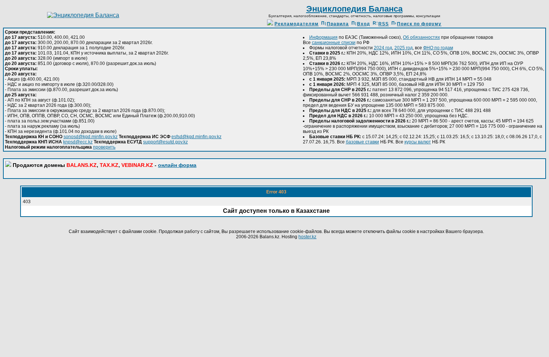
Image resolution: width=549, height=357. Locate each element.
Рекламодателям (296, 24)
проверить (104, 147)
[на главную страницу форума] (83, 15)
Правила (338, 24)
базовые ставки (362, 142)
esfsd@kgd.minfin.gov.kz (196, 136)
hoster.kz (307, 236)
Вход (363, 24)
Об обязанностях (421, 37)
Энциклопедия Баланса (354, 8)
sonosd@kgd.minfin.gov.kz (90, 136)
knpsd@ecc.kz (78, 142)
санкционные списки (334, 42)
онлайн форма (177, 165)
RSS (383, 24)
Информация (323, 37)
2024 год (383, 47)
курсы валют (417, 142)
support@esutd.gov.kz (165, 142)
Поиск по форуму (419, 24)
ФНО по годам (438, 47)
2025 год (403, 47)
